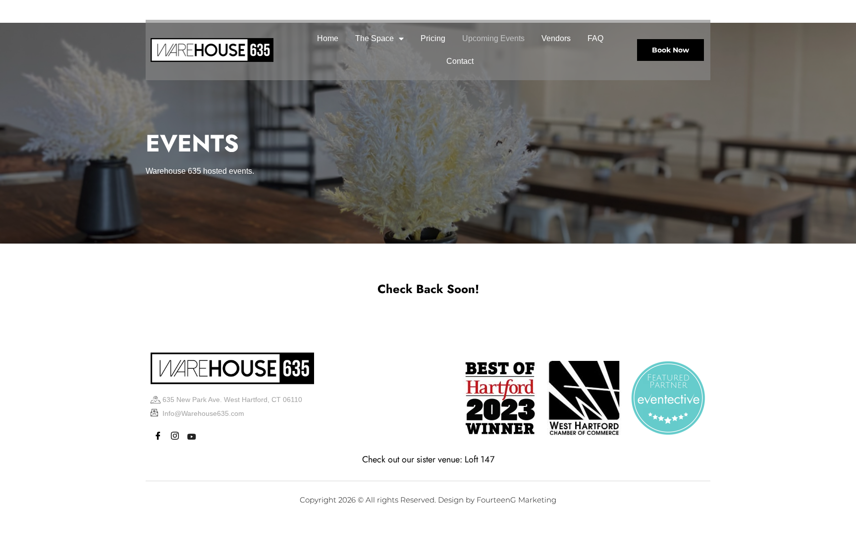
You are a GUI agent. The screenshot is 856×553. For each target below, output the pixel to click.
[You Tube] (199, 9)
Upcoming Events (493, 38)
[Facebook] (155, 9)
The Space (374, 38)
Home (327, 38)
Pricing (433, 38)
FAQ (595, 38)
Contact (460, 61)
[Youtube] (191, 436)
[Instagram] (177, 9)
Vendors (556, 38)
